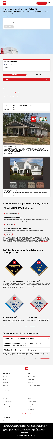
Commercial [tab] (13, 17)
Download (8, 234)
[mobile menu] (49, 3)
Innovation (5, 385)
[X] (25, 413)
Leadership (5, 382)
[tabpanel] (26, 23)
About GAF (5, 376)
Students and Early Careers (34, 385)
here (26, 326)
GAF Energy (30, 404)
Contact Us (5, 398)
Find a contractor (41, 3)
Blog (4, 404)
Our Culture (30, 382)
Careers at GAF (31, 376)
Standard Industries (7, 388)
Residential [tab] (6, 16)
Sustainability (6, 391)
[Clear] (45, 64)
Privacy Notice (24, 432)
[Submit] (48, 64)
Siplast (29, 398)
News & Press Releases (8, 406)
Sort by (4, 87)
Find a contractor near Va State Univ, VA (14, 420)
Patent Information (7, 401)
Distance (6, 67)
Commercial (38, 74)
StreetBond (30, 406)
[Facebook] (22, 413)
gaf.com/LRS (32, 326)
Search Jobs (31, 379)
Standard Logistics (32, 401)
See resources (9, 224)
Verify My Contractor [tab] (22, 17)
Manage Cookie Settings (25, 435)
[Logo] (4, 4)
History (4, 379)
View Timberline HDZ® (11, 213)
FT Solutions (31, 409)
